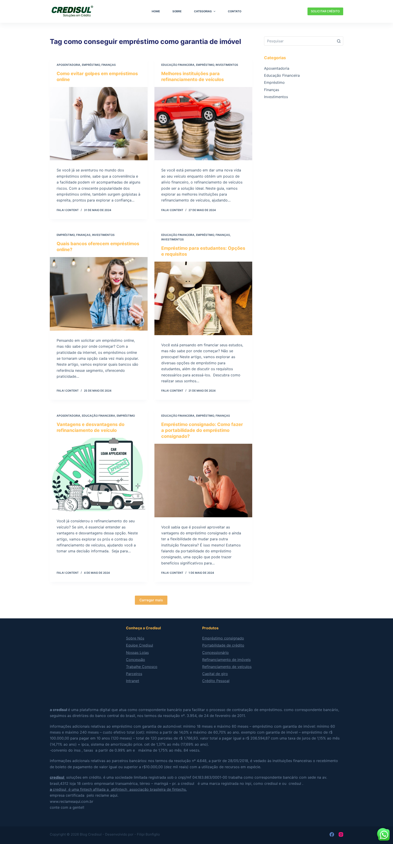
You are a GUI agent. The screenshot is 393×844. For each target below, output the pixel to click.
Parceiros (134, 673)
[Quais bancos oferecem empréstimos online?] (99, 294)
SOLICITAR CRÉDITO (325, 11)
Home (156, 11)
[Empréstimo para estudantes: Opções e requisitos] (203, 298)
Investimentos (227, 64)
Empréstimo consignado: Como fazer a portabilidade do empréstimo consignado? (202, 430)
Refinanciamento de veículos (227, 666)
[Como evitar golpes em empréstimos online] (99, 124)
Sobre (176, 11)
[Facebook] (332, 834)
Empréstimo (91, 64)
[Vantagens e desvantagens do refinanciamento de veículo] (99, 474)
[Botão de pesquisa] (338, 41)
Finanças (108, 64)
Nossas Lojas (137, 652)
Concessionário (215, 652)
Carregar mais (151, 600)
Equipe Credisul (139, 645)
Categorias (203, 11)
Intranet (132, 680)
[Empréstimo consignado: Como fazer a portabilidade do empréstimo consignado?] (203, 480)
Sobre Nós (135, 638)
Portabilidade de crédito (223, 645)
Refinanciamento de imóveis (226, 659)
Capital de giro (215, 673)
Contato (234, 11)
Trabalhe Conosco (141, 666)
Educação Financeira (177, 64)
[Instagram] (341, 834)
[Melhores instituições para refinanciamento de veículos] (203, 124)
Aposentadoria (68, 64)
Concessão (135, 659)
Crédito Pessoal (215, 680)
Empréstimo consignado (223, 638)
